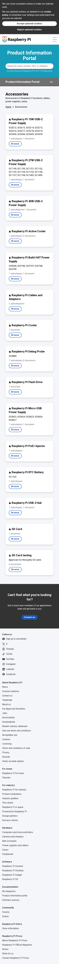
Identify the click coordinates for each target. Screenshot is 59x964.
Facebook (11, 674)
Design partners (10, 816)
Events (5, 916)
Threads (10, 649)
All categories (9, 891)
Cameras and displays (12, 836)
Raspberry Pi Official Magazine (17, 945)
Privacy (5, 752)
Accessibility (8, 717)
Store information (10, 928)
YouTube (10, 659)
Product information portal (14, 895)
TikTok (9, 654)
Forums (5, 912)
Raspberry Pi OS (10, 879)
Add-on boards (9, 841)
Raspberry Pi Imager (12, 875)
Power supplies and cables (15, 845)
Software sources (10, 900)
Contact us (29, 617)
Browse (16, 144)
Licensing (7, 743)
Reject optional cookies (29, 29)
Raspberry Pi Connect (12, 866)
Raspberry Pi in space (12, 807)
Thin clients (7, 802)
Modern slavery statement (14, 726)
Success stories (10, 820)
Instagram (11, 664)
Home (8, 107)
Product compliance (11, 794)
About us (6, 704)
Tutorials (6, 777)
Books (5, 949)
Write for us (7, 953)
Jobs (4, 713)
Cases (5, 849)
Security (6, 757)
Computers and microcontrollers (17, 832)
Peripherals (7, 854)
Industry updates (10, 798)
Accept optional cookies (29, 23)
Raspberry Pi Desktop (12, 870)
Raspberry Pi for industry (14, 789)
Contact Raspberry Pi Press (15, 958)
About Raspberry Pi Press (14, 940)
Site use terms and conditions (16, 730)
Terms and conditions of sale (16, 748)
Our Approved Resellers (13, 708)
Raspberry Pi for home (13, 773)
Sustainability (8, 722)
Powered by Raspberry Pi (14, 811)
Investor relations (10, 691)
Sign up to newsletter (16, 639)
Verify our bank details (13, 761)
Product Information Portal (29, 55)
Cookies (6, 739)
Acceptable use (9, 735)
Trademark (7, 700)
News (5, 687)
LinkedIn (10, 669)
